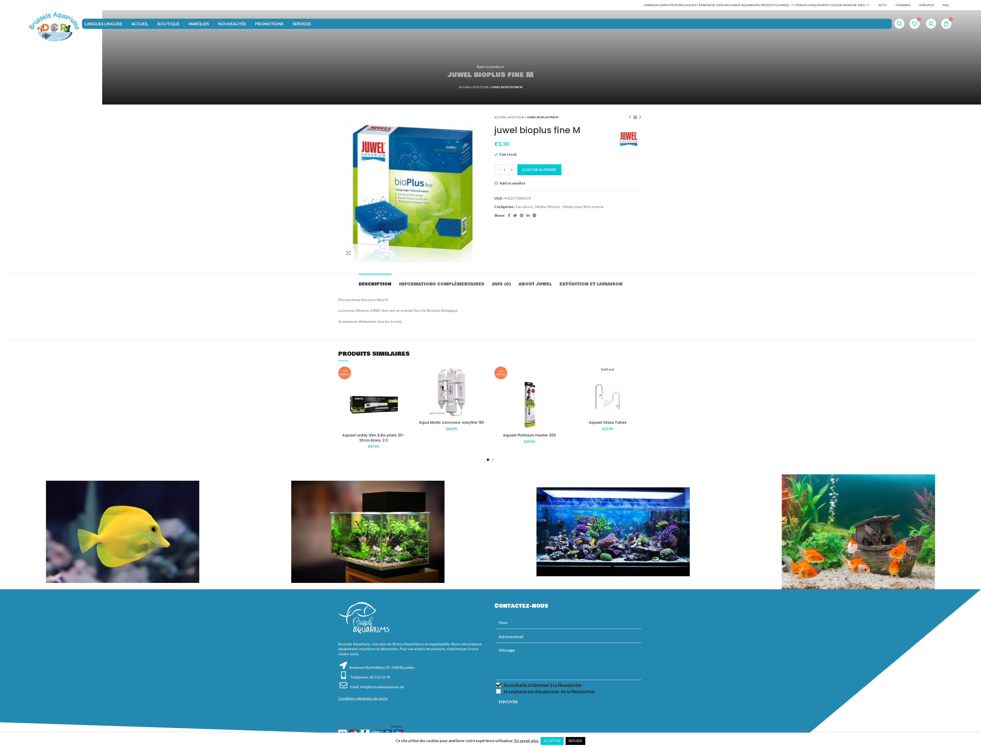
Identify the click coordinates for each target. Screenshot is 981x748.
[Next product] (640, 117)
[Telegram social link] (534, 215)
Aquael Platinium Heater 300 (529, 435)
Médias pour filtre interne (583, 206)
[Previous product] (630, 117)
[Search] (899, 24)
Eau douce (524, 206)
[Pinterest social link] (521, 215)
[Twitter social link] (515, 215)
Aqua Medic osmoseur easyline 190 (451, 422)
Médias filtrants (547, 206)
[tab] (375, 281)
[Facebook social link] (509, 215)
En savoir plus (526, 740)
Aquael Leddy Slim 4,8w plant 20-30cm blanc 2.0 (373, 438)
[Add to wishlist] (405, 387)
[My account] (931, 24)
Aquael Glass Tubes (607, 422)
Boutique (480, 87)
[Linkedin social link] (528, 215)
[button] (405, 399)
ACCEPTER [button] (552, 741)
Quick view (405, 410)
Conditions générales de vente (363, 698)
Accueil (465, 87)
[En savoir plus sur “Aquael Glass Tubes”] (639, 386)
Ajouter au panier (539, 170)
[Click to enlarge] (348, 253)
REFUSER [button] (575, 741)
